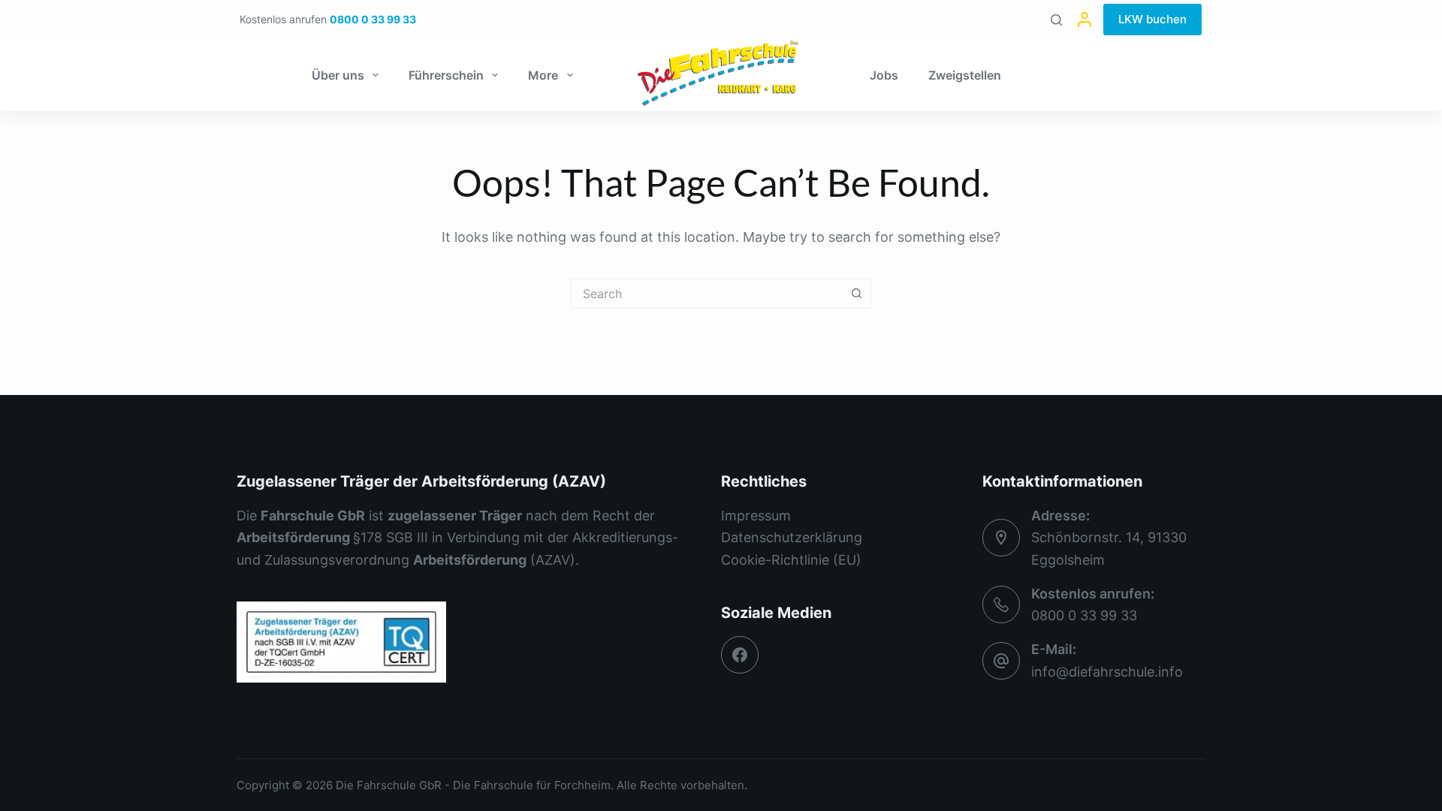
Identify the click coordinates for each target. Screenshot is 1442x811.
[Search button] (856, 293)
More (543, 75)
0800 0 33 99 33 (1084, 615)
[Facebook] (740, 655)
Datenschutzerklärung (791, 537)
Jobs (884, 75)
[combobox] (707, 294)
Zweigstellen (964, 75)
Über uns (338, 75)
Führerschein (446, 75)
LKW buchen (1152, 19)
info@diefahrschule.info (1107, 672)
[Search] (1056, 20)
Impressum (756, 515)
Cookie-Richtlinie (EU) (791, 560)
